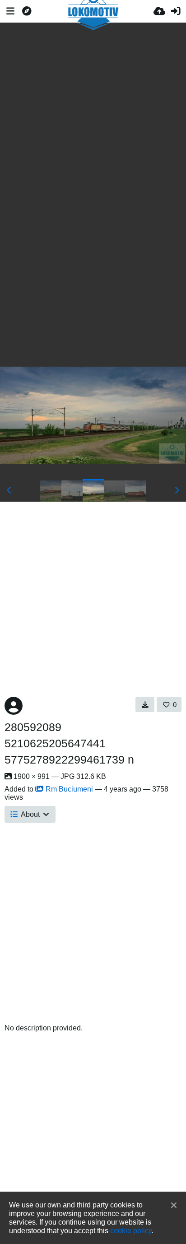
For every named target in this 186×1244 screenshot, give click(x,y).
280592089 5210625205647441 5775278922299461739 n (69, 743)
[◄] (9, 490)
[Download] (145, 704)
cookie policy (131, 1230)
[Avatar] (14, 706)
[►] (177, 490)
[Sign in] (175, 11)
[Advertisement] (93, 104)
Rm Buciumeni (69, 789)
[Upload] (159, 11)
